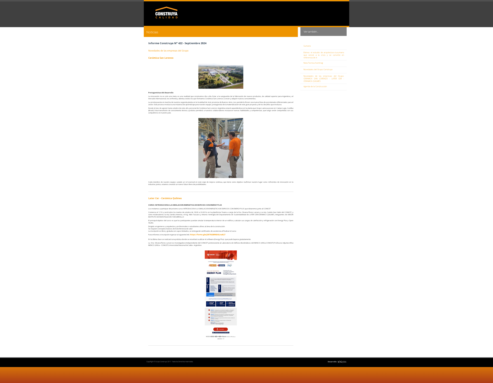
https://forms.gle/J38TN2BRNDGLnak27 (207, 234)
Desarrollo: (332, 362)
